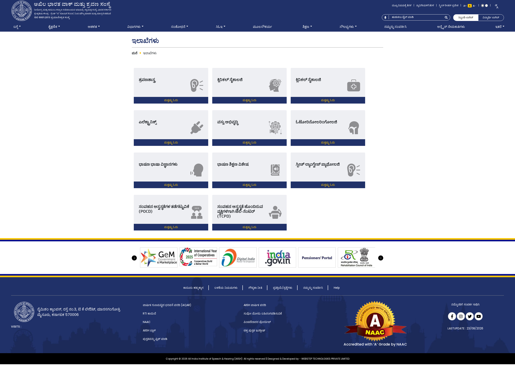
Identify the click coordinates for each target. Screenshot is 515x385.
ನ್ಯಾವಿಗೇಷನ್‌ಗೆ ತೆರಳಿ (425, 5)
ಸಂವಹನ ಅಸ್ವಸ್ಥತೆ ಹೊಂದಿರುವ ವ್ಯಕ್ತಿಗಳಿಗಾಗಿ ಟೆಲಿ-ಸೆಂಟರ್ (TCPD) (240, 211)
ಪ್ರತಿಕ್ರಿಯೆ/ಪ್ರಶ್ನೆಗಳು (282, 288)
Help (337, 288)
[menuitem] (15, 27)
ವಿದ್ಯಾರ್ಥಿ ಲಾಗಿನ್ (491, 17)
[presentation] (134, 257)
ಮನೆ (134, 53)
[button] (15, 27)
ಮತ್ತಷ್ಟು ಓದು (171, 100)
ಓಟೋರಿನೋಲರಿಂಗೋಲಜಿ (316, 121)
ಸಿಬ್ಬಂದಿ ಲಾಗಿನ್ (465, 17)
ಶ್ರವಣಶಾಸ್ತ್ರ (147, 79)
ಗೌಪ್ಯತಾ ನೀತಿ (255, 288)
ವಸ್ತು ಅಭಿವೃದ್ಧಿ (227, 121)
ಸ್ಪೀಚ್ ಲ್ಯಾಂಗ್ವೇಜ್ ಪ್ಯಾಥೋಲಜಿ (318, 164)
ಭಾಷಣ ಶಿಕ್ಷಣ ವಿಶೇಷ (233, 164)
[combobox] (495, 6)
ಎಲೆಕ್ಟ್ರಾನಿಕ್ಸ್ (147, 121)
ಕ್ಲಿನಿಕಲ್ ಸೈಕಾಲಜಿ (230, 79)
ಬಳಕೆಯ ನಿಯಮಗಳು (226, 288)
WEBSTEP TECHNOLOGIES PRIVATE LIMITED (325, 358)
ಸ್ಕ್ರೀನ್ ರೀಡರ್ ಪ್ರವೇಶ (448, 5)
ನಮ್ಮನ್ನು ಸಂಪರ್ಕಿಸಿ (313, 288)
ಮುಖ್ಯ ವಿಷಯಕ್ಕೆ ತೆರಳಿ (402, 5)
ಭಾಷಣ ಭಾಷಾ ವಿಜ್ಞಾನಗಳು (158, 164)
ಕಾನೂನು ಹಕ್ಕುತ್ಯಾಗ (193, 288)
